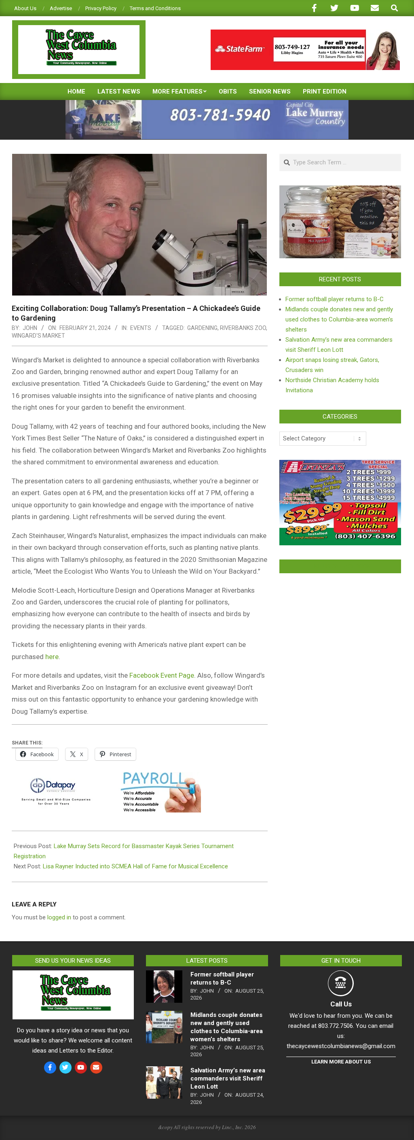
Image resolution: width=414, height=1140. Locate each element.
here (52, 657)
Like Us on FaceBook (340, 566)
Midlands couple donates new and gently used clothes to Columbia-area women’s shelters (339, 319)
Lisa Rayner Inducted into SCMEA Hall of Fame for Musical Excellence (135, 866)
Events (140, 328)
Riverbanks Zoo (243, 328)
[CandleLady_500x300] (340, 190)
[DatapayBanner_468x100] (106, 778)
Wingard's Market (38, 335)
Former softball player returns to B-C (334, 299)
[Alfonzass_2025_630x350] (340, 464)
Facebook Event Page (161, 675)
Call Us (341, 1004)
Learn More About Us (341, 1062)
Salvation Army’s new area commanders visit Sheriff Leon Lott (227, 1078)
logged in (59, 917)
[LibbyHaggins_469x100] (305, 33)
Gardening (202, 328)
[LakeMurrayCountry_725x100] (207, 103)
